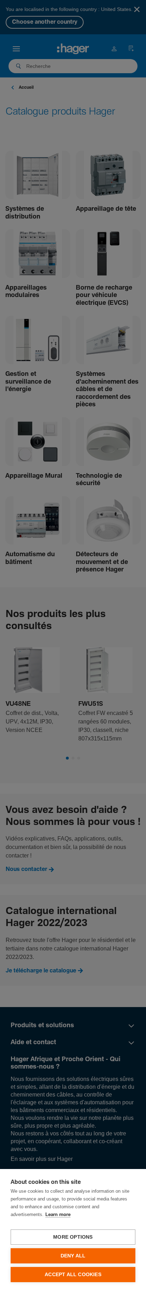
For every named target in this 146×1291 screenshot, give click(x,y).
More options (72, 1237)
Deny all (73, 1255)
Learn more (58, 1215)
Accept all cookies (73, 1274)
